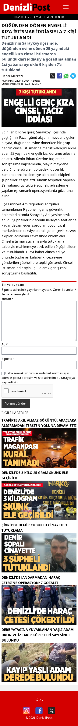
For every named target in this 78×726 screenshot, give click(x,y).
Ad (5, 344)
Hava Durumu (22, 17)
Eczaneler (39, 17)
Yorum (7, 299)
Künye (39, 699)
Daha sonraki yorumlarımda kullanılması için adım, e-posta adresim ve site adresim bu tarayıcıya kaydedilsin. (38, 377)
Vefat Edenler (55, 17)
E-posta (8, 359)
